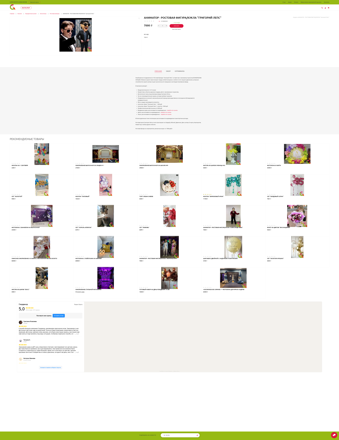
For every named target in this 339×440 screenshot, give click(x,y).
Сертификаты (179, 71)
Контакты (326, 2)
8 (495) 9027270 (14, 2)
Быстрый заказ (176, 29)
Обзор (168, 71)
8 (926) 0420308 (23, 2)
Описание (158, 71)
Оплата (296, 2)
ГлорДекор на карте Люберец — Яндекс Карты (170, 371)
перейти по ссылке (172, 110)
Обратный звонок (34, 2)
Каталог (26, 8)
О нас (284, 2)
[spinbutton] (162, 25)
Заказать (176, 25)
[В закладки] (139, 18)
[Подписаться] (197, 435)
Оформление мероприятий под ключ (311, 2)
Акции (290, 2)
